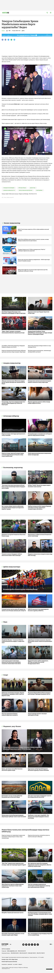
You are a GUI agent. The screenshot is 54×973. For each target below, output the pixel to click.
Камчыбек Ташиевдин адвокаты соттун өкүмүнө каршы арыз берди (13, 934)
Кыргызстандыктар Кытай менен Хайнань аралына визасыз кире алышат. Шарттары (14, 351)
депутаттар (32, 187)
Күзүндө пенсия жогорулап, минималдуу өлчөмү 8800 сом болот (39, 351)
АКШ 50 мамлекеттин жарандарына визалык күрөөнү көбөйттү (38, 610)
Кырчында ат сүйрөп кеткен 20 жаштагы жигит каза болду (39, 535)
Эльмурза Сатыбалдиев (8, 187)
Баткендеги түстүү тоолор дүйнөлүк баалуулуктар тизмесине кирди (12, 796)
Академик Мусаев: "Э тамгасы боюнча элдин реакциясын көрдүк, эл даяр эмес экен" (13, 641)
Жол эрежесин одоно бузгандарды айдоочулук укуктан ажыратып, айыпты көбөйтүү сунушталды (39, 865)
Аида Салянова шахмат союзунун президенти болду (37, 714)
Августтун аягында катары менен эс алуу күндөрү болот (39, 346)
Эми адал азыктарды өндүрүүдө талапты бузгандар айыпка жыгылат (39, 796)
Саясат (3, 30)
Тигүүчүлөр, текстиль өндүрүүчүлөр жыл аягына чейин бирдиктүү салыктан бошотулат (13, 403)
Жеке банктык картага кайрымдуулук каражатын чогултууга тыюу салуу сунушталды (13, 886)
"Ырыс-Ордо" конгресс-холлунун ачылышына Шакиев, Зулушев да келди (13, 332)
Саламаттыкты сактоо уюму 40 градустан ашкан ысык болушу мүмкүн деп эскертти (14, 610)
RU (51, 944)
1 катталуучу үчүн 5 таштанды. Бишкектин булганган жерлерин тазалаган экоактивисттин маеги (11, 662)
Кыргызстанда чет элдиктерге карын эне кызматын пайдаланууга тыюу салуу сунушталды (13, 837)
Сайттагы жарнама (6, 948)
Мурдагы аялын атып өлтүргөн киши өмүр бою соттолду (40, 554)
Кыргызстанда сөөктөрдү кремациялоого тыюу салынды (13, 434)
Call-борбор (15, 964)
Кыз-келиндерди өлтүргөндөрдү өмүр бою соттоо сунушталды (40, 934)
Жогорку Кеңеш (22, 187)
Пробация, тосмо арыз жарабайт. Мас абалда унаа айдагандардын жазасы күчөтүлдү (38, 817)
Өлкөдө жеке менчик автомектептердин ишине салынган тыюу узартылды (39, 381)
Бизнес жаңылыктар (12, 223)
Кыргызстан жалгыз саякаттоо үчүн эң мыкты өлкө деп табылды (39, 836)
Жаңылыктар (4, 964)
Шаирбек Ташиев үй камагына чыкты (12, 912)
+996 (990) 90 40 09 (15, 953)
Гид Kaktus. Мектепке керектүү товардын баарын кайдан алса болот (13, 346)
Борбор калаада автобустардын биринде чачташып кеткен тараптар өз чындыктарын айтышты (39, 508)
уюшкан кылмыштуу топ (9, 190)
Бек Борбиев (39, 190)
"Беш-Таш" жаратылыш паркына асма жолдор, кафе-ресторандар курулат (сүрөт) (14, 864)
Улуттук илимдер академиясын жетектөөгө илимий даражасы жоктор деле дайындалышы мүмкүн (39, 886)
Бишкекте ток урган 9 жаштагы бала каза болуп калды (13, 535)
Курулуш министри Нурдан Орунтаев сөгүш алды (38, 312)
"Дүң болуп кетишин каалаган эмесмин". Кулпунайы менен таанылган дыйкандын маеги (40, 641)
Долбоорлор (10, 964)
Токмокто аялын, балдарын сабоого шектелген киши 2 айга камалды (12, 554)
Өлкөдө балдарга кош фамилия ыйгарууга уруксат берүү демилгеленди (40, 434)
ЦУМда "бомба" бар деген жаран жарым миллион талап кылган (39, 486)
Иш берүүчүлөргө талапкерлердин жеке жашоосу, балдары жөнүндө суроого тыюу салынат (40, 914)
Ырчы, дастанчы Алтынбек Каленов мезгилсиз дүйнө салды (12, 769)
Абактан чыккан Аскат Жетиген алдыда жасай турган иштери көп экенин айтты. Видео (13, 382)
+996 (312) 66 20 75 (22, 950)
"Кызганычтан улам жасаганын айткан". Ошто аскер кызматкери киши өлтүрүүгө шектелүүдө (13, 487)
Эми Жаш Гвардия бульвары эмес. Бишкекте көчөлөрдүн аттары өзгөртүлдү (13, 312)
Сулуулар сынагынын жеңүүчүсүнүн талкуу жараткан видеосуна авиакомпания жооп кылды (22, 748)
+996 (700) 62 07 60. (33, 193)
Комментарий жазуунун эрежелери (9, 961)
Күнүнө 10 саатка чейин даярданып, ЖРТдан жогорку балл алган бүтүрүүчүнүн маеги (38, 662)
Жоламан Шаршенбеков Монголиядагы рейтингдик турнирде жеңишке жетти (39, 693)
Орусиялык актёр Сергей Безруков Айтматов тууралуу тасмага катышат (38, 769)
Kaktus (23, 30)
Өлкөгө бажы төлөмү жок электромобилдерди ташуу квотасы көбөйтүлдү (25, 831)
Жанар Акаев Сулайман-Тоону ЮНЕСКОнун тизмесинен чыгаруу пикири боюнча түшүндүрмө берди (40, 333)
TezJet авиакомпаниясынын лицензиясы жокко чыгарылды (39, 454)
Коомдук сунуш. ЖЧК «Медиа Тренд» (10, 959)
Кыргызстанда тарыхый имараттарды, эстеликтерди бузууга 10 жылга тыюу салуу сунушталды (13, 455)
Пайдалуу (20, 964)
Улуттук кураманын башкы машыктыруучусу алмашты (10, 714)
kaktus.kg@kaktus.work (12, 950)
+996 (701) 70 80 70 (41, 953)
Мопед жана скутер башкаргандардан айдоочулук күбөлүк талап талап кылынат (14, 816)
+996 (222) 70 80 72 (32, 953)
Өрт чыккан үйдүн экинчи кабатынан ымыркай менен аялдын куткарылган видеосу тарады (13, 508)
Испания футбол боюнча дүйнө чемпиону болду (20, 589)
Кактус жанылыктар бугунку (25, 190)
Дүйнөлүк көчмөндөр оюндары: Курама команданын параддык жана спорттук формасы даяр (13, 694)
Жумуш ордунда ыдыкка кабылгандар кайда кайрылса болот (39, 402)
